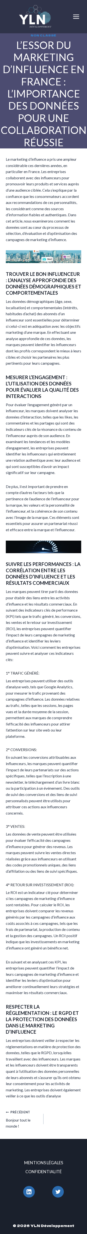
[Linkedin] (29, 1192)
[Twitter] (58, 1192)
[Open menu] (76, 16)
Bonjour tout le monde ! (18, 1119)
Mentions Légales (43, 1162)
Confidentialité (43, 1171)
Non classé (43, 35)
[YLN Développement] (37, 16)
